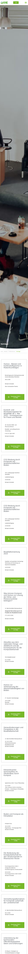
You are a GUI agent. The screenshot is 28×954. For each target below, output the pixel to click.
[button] (25, 2)
